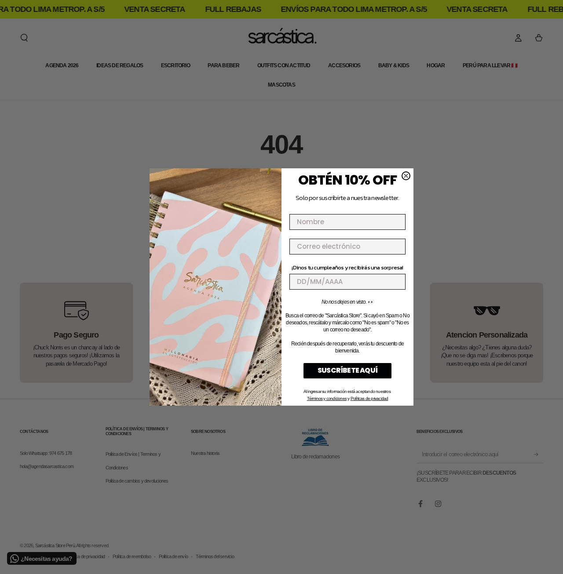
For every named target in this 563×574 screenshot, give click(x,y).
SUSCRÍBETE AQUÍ (347, 370)
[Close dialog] (406, 176)
